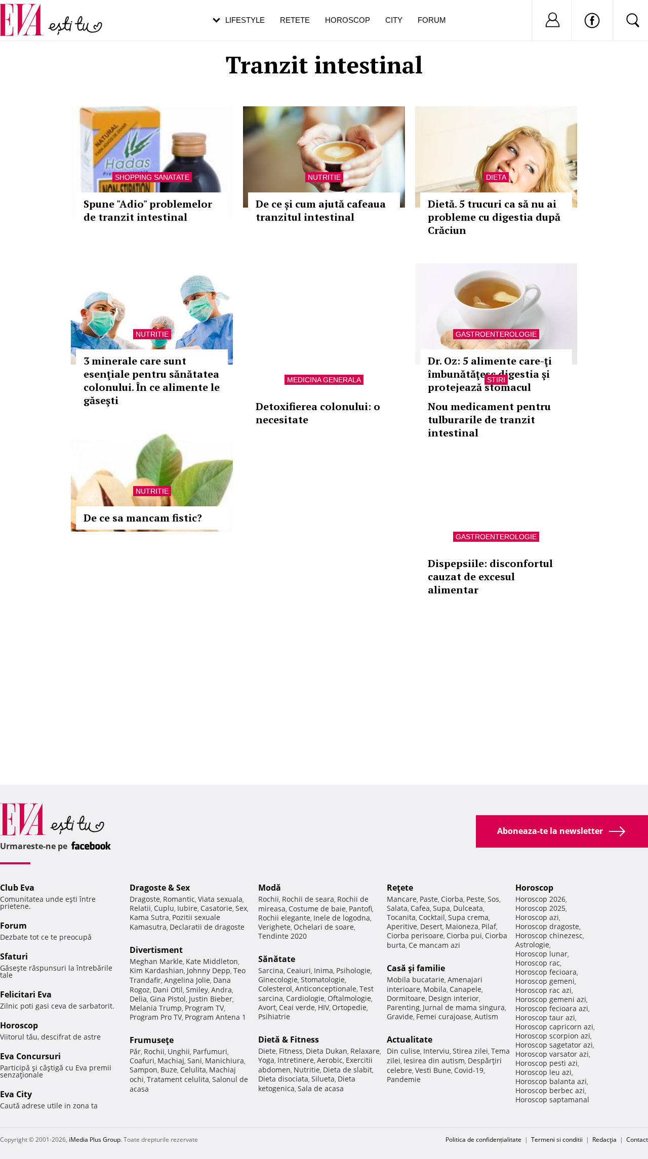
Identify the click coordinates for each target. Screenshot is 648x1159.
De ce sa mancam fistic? (143, 518)
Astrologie (532, 944)
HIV (323, 1007)
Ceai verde (297, 1007)
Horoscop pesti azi (546, 1063)
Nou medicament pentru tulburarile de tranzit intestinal (489, 419)
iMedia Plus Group (94, 1139)
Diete (267, 1051)
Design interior (453, 998)
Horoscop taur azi (545, 1017)
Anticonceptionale (325, 988)
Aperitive (402, 926)
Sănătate (276, 959)
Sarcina (271, 970)
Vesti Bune (433, 1070)
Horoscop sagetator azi (554, 1045)
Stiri (496, 380)
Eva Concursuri (30, 1056)
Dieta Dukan (326, 1051)
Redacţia (604, 1139)
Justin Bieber (210, 999)
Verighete (274, 927)
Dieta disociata (283, 1079)
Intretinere (295, 1060)
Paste (429, 899)
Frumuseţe (152, 1040)
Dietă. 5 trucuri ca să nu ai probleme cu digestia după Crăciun (494, 217)
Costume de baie (317, 908)
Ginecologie (278, 979)
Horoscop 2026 (540, 899)
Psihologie (353, 970)
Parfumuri (210, 1051)
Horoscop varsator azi (552, 1054)
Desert (431, 926)
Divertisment (156, 949)
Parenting (403, 1007)
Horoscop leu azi (543, 1072)
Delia (138, 999)
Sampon (143, 1069)
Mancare (402, 899)
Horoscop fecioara (546, 972)
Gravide (400, 1016)
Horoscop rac (537, 963)
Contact (637, 1139)
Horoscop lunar (541, 953)
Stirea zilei (470, 1051)
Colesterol (275, 988)
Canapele (465, 989)
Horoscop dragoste (547, 926)
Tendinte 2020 (282, 936)
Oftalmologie (349, 998)
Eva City (16, 1094)
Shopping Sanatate (152, 177)
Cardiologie (305, 998)
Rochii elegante (284, 918)
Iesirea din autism (434, 1060)
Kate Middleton (212, 961)
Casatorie (216, 908)
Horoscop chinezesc (549, 935)
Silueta (323, 1079)
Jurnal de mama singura (464, 1007)
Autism (486, 1016)
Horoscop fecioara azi (551, 1008)
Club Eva (17, 887)
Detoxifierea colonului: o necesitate (318, 412)
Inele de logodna (341, 918)
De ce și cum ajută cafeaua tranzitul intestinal (321, 210)
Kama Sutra (149, 917)
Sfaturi (14, 956)
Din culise (403, 1051)
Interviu (436, 1051)
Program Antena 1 (215, 1017)
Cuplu (164, 908)
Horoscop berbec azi (550, 1090)
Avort (267, 1007)
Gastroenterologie (496, 334)
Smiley (197, 989)
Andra (221, 989)
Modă (269, 887)
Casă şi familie (416, 968)
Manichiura (224, 1060)
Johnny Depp (208, 970)
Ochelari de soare (324, 927)
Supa (441, 908)
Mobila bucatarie (415, 979)
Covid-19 (468, 1070)
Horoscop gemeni (545, 981)
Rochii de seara (308, 899)
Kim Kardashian (157, 970)
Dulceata (468, 908)
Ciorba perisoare (415, 935)
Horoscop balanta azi (551, 1081)
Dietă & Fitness (288, 1039)
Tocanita (401, 917)
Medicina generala (324, 380)
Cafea (420, 908)
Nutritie (324, 177)
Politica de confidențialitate (483, 1139)
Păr (135, 1051)
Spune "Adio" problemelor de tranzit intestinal (148, 210)
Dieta (496, 177)
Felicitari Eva (26, 994)
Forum (432, 20)
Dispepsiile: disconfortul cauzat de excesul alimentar (490, 576)
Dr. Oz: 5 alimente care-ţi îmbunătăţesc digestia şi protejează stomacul (490, 374)
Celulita (193, 1069)
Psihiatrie (274, 1016)
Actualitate (409, 1039)
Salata (397, 908)
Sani (194, 1060)
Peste (475, 899)
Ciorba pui (464, 935)
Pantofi (360, 908)
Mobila (435, 989)
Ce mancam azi (434, 945)
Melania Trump (156, 1008)
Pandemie (404, 1079)
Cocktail (432, 917)
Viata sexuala (220, 899)
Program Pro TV (156, 1017)
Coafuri (142, 1060)
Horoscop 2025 (540, 908)
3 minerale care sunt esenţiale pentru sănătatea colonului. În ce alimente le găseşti (152, 380)
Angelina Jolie (187, 980)
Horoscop (347, 20)
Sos (493, 899)
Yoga (266, 1060)
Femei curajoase (443, 1016)
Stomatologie (323, 979)
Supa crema (468, 917)
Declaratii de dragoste (207, 927)
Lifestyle (245, 20)
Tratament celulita (178, 1079)
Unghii (179, 1051)
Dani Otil (168, 989)
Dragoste (145, 899)
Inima (323, 970)
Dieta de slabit (347, 1069)
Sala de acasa (321, 1088)
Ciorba (452, 899)
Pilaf (488, 926)
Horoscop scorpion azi (552, 1036)
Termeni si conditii (557, 1139)
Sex (241, 908)
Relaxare (365, 1051)
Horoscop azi (537, 917)
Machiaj (170, 1060)
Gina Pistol (168, 999)
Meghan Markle (156, 961)
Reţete (400, 887)
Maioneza (462, 926)
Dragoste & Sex (160, 887)
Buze (168, 1069)
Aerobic (330, 1060)
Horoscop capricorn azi (554, 1026)
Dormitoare (406, 998)
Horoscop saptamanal (552, 1099)
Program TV (204, 1008)
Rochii (154, 1051)
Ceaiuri (299, 970)
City (393, 20)
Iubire (187, 908)
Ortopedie (349, 1007)
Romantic (179, 899)
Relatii (140, 908)
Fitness (291, 1051)
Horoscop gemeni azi (550, 999)
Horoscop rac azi (543, 990)
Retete (295, 20)
